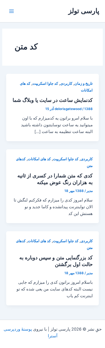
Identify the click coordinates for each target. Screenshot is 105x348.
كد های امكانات (39, 159)
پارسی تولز (83, 11)
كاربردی (66, 83)
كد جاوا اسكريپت (45, 83)
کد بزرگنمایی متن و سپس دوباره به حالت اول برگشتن (56, 260)
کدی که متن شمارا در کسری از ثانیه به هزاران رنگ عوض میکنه (55, 178)
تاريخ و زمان (83, 83)
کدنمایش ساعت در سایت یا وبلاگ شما (53, 100)
